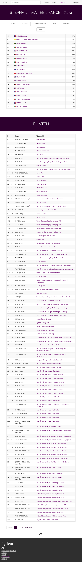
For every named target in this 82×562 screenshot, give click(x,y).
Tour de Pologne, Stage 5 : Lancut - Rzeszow (50, 382)
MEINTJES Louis (21, 43)
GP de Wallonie (41, 261)
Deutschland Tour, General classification (48, 300)
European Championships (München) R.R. (49, 360)
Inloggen (76, 2)
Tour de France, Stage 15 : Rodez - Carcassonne (51, 443)
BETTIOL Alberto (21, 58)
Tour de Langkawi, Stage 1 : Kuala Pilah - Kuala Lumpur (53, 169)
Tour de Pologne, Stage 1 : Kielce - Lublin (49, 397)
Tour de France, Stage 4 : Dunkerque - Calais (50, 483)
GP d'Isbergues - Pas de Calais (45, 236)
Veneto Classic (40, 140)
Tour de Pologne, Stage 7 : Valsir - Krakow (49, 375)
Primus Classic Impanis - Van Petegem (48, 243)
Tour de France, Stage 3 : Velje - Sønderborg (50, 486)
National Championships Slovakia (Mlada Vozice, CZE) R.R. (54, 501)
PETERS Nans (20, 103)
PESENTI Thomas (21, 107)
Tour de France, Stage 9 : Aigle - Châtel (48, 467)
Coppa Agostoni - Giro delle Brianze (47, 210)
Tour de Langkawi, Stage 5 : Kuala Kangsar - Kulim (52, 162)
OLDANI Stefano (21, 62)
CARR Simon (20, 88)
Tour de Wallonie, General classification (48, 400)
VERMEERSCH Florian (23, 84)
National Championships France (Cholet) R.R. (50, 494)
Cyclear (5, 2)
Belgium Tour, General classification (47, 519)
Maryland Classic (41, 293)
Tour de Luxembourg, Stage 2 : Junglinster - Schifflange (53, 265)
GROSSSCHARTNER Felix (24, 73)
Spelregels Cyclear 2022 (9, 551)
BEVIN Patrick (20, 77)
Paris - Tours (40, 173)
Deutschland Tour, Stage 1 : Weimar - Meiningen (51, 315)
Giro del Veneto (41, 165)
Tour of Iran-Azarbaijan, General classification (50, 199)
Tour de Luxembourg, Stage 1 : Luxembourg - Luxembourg (54, 269)
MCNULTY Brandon (22, 51)
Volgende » (28, 527)
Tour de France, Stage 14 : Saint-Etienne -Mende (51, 447)
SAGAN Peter (20, 69)
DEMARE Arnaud (21, 36)
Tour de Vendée (41, 202)
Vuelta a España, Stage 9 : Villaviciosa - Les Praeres (52, 304)
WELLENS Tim (20, 54)
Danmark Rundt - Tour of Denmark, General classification (54, 337)
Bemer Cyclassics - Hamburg (45, 326)
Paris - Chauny (41, 213)
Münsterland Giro (41, 188)
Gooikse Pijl (40, 239)
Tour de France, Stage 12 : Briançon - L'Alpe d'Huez (52, 458)
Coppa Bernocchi (41, 191)
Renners (46, 2)
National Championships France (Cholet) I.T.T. (50, 512)
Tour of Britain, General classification (47, 289)
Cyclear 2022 (63, 2)
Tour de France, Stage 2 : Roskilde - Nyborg (49, 490)
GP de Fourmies (41, 276)
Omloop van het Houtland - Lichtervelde (48, 232)
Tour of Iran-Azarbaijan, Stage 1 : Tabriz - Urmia (51, 206)
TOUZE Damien (21, 92)
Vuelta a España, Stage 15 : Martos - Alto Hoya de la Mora (54, 297)
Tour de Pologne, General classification (48, 371)
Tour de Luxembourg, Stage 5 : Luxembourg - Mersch (53, 254)
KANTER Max (20, 66)
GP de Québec (40, 286)
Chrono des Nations (42, 151)
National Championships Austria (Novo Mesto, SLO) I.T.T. (54, 508)
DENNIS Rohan (21, 80)
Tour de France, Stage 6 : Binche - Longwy (49, 477)
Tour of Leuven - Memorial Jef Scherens (48, 363)
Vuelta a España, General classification (48, 273)
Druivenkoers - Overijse (43, 319)
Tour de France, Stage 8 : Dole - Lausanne (49, 473)
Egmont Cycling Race (42, 323)
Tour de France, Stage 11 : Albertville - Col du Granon (53, 462)
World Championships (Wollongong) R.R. (49, 221)
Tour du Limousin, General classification (48, 345)
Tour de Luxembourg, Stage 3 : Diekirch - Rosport (51, 258)
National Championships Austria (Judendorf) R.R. (51, 505)
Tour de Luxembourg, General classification (49, 250)
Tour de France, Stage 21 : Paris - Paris (48, 427)
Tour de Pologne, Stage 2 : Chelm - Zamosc (49, 389)
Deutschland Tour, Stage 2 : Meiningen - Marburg (51, 308)
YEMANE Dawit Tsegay (23, 99)
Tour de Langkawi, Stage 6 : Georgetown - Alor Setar (52, 158)
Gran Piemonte (41, 184)
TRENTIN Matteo (21, 47)
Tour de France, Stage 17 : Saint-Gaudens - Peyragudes (53, 430)
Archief (54, 2)
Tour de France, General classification (47, 410)
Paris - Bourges (41, 180)
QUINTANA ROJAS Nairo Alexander (27, 40)
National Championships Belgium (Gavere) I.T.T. (51, 516)
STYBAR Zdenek (21, 95)
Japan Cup (39, 154)
